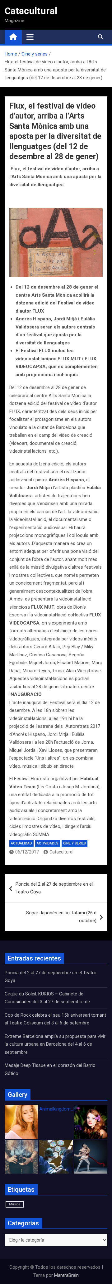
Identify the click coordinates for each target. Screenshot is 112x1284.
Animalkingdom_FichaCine (66, 1109)
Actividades (47, 843)
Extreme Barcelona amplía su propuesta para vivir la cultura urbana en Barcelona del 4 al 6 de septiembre (55, 1044)
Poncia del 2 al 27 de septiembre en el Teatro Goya (54, 888)
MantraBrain (66, 1275)
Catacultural (31, 10)
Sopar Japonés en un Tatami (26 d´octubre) (61, 917)
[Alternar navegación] (30, 37)
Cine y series (74, 843)
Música (14, 1204)
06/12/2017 (27, 851)
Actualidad (21, 843)
